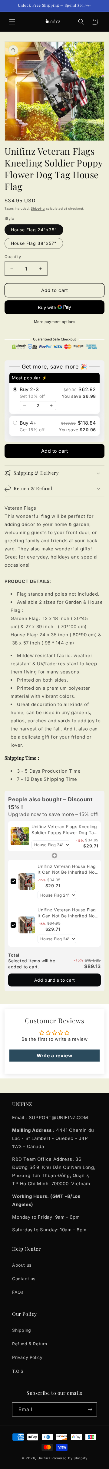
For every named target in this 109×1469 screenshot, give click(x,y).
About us (21, 1265)
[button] (12, 21)
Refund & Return (29, 1343)
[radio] (54, 393)
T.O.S (18, 1371)
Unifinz (44, 1458)
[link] (20, 836)
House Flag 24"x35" (34, 229)
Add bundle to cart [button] (54, 980)
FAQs (17, 1292)
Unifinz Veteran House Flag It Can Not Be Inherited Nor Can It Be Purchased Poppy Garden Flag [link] (67, 869)
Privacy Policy (27, 1357)
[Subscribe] (90, 1409)
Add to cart (54, 451)
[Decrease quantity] (24, 405)
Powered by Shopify (69, 1458)
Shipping (38, 208)
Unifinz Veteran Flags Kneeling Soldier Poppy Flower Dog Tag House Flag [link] (64, 829)
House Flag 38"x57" (34, 243)
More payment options (54, 321)
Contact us (23, 1278)
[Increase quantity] (51, 405)
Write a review (54, 1056)
